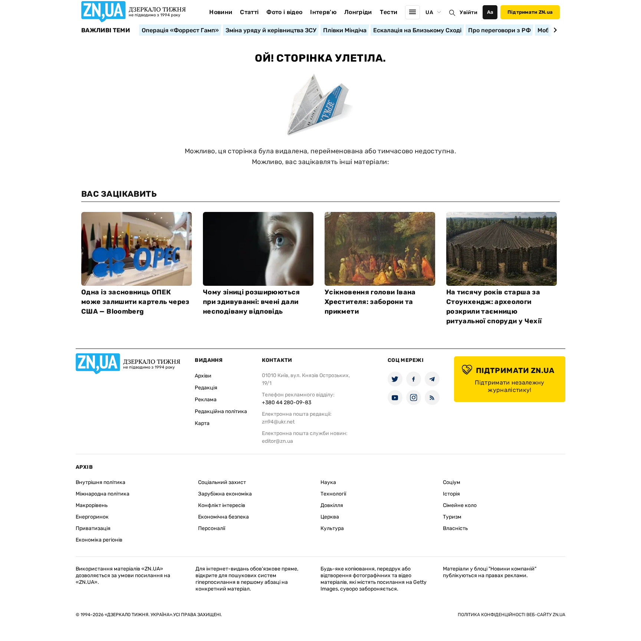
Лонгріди (358, 12)
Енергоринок (92, 517)
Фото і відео (284, 12)
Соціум (451, 482)
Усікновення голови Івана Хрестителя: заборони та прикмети (370, 301)
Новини (220, 12)
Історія (451, 494)
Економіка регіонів (99, 540)
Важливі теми (105, 30)
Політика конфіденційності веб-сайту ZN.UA (511, 614)
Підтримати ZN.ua (530, 12)
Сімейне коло (460, 505)
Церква (329, 517)
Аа (490, 12)
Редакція (206, 388)
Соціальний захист (222, 482)
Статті (249, 12)
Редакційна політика (221, 411)
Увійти (468, 12)
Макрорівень (92, 505)
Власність (455, 528)
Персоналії (211, 528)
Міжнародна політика (102, 494)
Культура (332, 528)
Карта (202, 423)
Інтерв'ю (323, 12)
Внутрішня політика (100, 482)
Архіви (203, 376)
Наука (328, 482)
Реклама (206, 399)
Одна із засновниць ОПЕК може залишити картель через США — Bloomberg (135, 301)
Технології (333, 494)
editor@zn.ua (277, 441)
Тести (389, 12)
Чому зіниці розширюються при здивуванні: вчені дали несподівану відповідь (251, 301)
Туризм (452, 517)
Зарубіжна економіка (225, 494)
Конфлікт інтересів (221, 505)
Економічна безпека (223, 517)
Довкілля (331, 505)
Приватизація (93, 528)
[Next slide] (554, 30)
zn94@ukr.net (278, 422)
